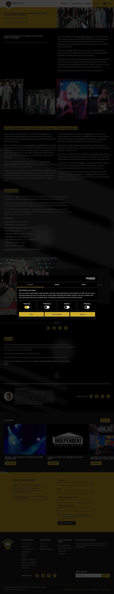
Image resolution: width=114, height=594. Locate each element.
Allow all (82, 314)
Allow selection (57, 314)
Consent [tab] (30, 284)
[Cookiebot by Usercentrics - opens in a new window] (87, 278)
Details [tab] (57, 284)
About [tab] (84, 284)
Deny (31, 314)
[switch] (47, 307)
